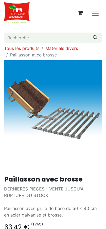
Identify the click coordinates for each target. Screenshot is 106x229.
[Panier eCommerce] (80, 13)
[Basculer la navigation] (95, 13)
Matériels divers (61, 48)
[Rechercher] (95, 38)
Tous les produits (21, 48)
